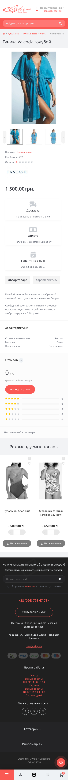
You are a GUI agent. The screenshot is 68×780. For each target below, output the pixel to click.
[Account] (20, 775)
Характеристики (47, 280)
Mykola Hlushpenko (39, 758)
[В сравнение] (29, 458)
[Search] (60, 23)
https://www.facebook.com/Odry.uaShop (25, 711)
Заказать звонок (53, 10)
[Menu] (7, 775)
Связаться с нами (34, 612)
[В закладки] (29, 463)
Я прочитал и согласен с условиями (36, 586)
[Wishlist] (47, 775)
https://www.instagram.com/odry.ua (34, 711)
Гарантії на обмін (33, 261)
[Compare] (34, 775)
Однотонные (56, 346)
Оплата (33, 236)
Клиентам (30, 586)
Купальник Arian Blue (17, 511)
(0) (16, 162)
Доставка (33, 210)
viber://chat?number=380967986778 (42, 711)
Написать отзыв (20, 389)
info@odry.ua (34, 646)
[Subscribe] (60, 579)
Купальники (13, 33)
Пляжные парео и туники (34, 33)
